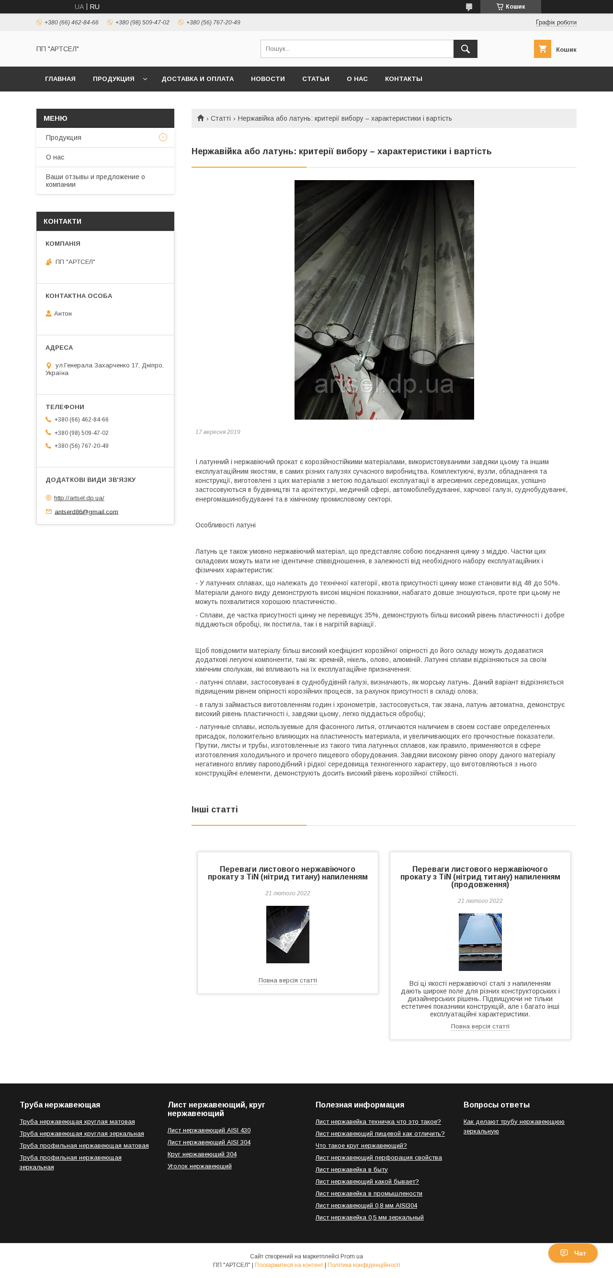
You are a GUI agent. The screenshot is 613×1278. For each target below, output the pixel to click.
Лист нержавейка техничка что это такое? (378, 1121)
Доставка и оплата (197, 78)
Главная (60, 78)
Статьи (315, 78)
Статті (221, 118)
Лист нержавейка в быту (352, 1169)
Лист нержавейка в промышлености (369, 1193)
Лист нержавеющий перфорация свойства (379, 1157)
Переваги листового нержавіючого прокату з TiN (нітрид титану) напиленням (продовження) (480, 877)
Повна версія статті (288, 980)
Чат (580, 1253)
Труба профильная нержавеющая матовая (84, 1145)
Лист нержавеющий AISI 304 (209, 1142)
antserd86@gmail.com (86, 511)
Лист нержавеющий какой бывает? (367, 1181)
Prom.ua (352, 1256)
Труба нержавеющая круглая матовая (77, 1121)
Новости (268, 78)
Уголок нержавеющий (200, 1166)
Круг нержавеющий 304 (202, 1154)
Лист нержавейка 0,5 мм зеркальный (370, 1217)
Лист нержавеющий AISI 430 (209, 1130)
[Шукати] (465, 49)
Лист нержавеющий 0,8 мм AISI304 (366, 1205)
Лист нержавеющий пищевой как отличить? (380, 1133)
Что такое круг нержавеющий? (361, 1145)
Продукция (114, 78)
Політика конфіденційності (364, 1265)
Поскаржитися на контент (289, 1265)
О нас (357, 78)
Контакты (403, 78)
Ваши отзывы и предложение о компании (95, 180)
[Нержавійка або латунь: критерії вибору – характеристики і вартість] (384, 300)
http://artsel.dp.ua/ (79, 498)
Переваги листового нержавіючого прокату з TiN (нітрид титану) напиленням (288, 873)
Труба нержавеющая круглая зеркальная (82, 1133)
